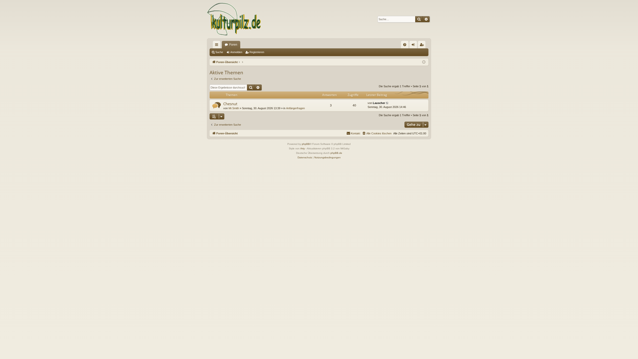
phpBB (306, 144)
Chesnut (230, 103)
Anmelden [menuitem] (414, 45)
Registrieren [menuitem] (422, 45)
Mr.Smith (234, 108)
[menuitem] (404, 44)
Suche (219, 52)
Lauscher (379, 102)
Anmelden (236, 52)
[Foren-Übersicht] (234, 19)
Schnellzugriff (217, 45)
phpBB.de (336, 153)
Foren (233, 44)
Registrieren (256, 52)
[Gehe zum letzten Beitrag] (387, 103)
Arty (302, 148)
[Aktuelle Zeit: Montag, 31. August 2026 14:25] (423, 62)
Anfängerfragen (295, 108)
